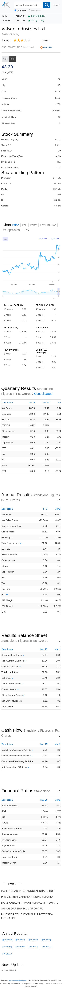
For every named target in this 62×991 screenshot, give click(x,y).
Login (56, 5)
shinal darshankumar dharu (22, 908)
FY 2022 (46, 940)
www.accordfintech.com (17, 981)
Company (21, 11)
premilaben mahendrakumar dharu (27, 896)
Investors (36, 11)
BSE (12, 59)
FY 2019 (33, 947)
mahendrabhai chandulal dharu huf (28, 891)
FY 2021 (7, 947)
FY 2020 (20, 947)
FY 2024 (20, 940)
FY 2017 (7, 954)
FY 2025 (7, 940)
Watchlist (47, 47)
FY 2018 (46, 947)
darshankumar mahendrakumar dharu (29, 902)
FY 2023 (33, 940)
